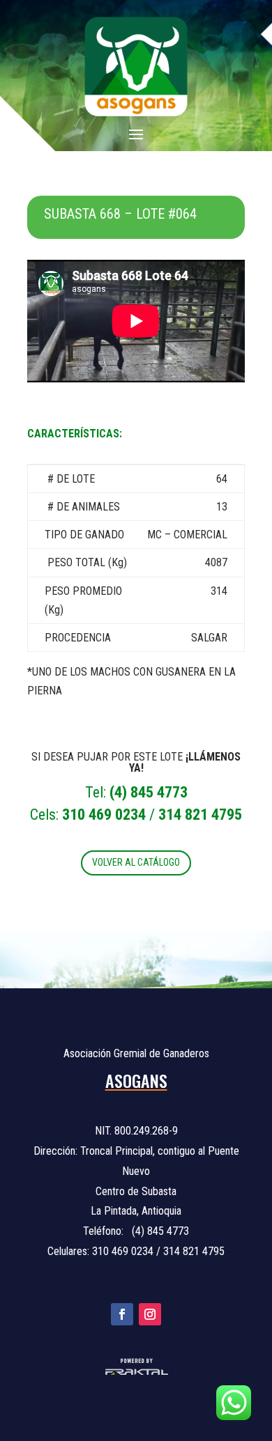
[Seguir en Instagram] (150, 1314)
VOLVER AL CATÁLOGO (136, 862)
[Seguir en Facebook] (122, 1314)
